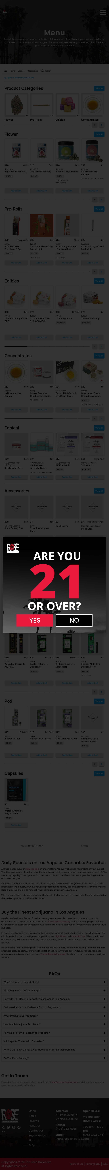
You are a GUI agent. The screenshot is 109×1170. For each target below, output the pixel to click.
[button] (34, 620)
